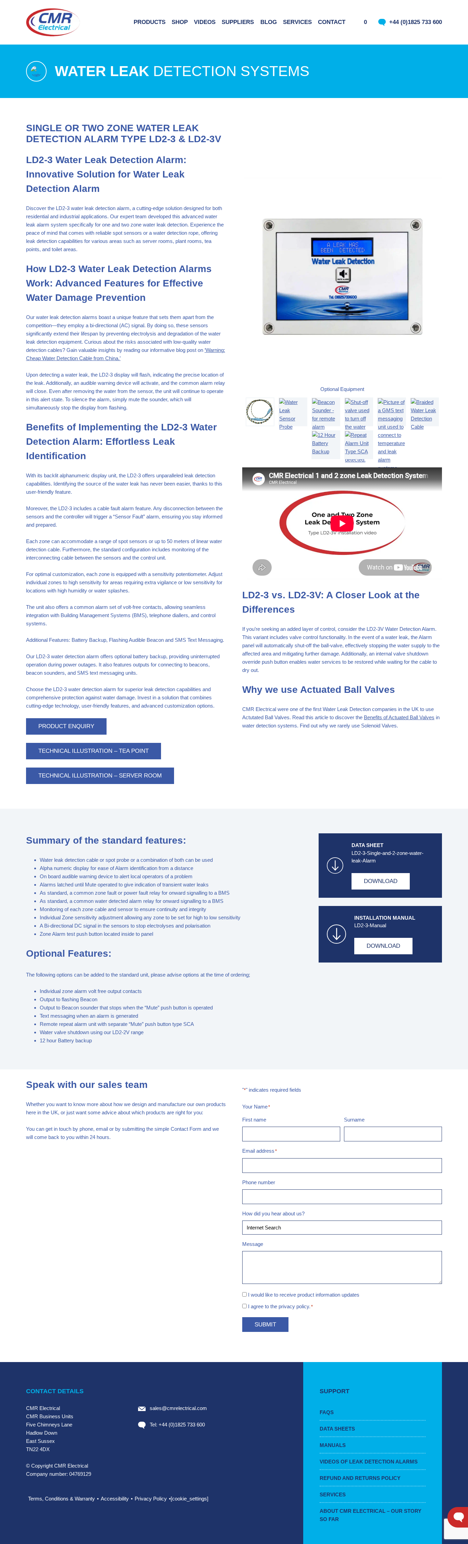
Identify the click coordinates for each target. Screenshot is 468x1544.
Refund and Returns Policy (360, 1478)
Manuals (333, 1445)
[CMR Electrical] (53, 22)
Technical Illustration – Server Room (100, 775)
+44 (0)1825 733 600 (415, 22)
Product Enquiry (66, 726)
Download (380, 881)
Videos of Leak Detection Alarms (369, 1462)
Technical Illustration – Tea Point (93, 751)
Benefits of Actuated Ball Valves (399, 717)
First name (254, 1120)
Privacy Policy (151, 1499)
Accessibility (115, 1499)
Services (333, 1494)
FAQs (327, 1412)
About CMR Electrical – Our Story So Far (370, 1515)
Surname (354, 1120)
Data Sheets (337, 1429)
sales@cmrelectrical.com (178, 1408)
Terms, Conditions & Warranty (61, 1499)
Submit (265, 1324)
